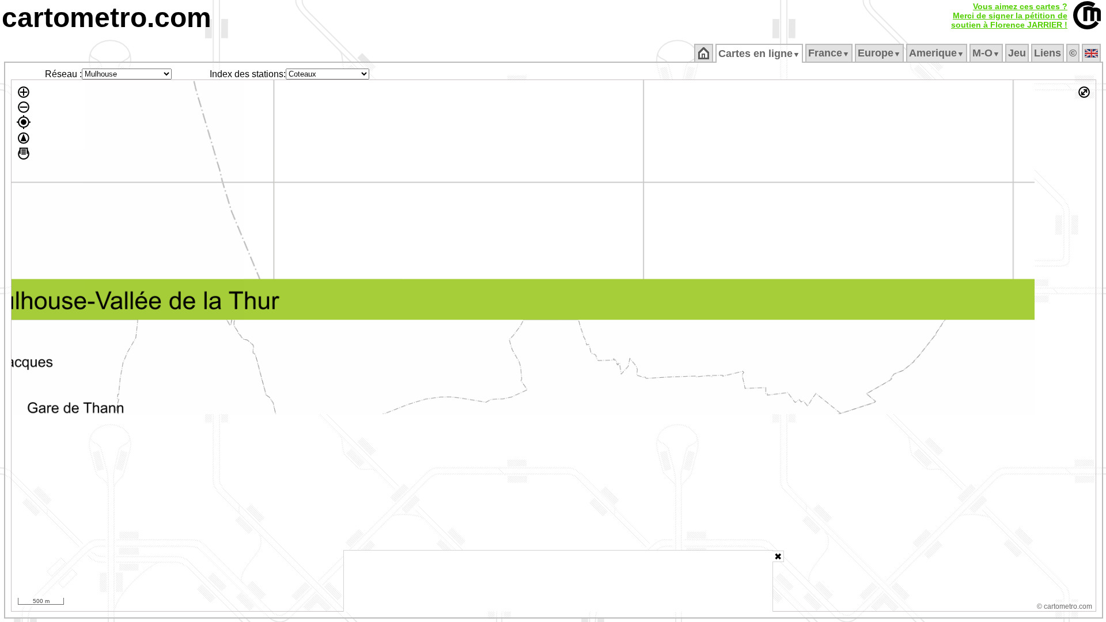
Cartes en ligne (759, 53)
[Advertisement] (558, 581)
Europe (879, 53)
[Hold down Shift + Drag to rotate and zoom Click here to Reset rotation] (24, 138)
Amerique (936, 53)
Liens (1047, 53)
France (829, 53)
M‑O (986, 53)
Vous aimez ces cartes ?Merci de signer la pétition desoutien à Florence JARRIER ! (1009, 15)
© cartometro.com (1064, 606)
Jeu (1017, 53)
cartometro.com (106, 17)
